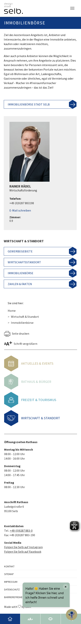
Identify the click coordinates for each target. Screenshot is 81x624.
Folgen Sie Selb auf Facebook (22, 551)
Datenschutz (12, 589)
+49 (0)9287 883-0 (21, 530)
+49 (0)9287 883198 (21, 203)
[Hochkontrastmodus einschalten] (50, 619)
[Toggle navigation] (72, 8)
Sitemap (9, 574)
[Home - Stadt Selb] (10, 619)
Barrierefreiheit (14, 597)
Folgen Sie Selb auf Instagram (23, 547)
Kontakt (9, 566)
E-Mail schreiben (20, 210)
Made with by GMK (17, 607)
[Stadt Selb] (13, 8)
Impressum (10, 581)
